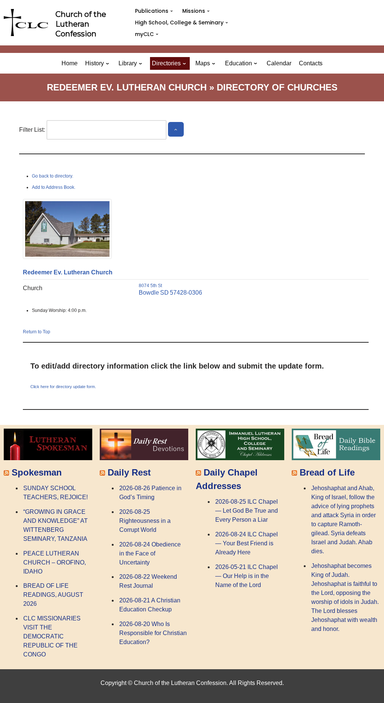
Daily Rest (129, 472)
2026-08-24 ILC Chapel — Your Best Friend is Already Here (246, 543)
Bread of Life (327, 472)
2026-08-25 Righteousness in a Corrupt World (145, 521)
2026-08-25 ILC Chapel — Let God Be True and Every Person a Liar (246, 510)
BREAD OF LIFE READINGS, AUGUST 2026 (53, 595)
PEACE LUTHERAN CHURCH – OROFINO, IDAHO (54, 562)
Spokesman (37, 472)
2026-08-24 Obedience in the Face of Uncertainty (150, 553)
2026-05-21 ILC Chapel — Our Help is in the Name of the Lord (246, 576)
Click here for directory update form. (63, 386)
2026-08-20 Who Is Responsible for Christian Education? (153, 633)
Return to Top (36, 331)
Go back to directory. (52, 176)
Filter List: (32, 129)
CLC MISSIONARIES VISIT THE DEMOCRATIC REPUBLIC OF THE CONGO (52, 636)
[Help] (176, 129)
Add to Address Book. (53, 187)
